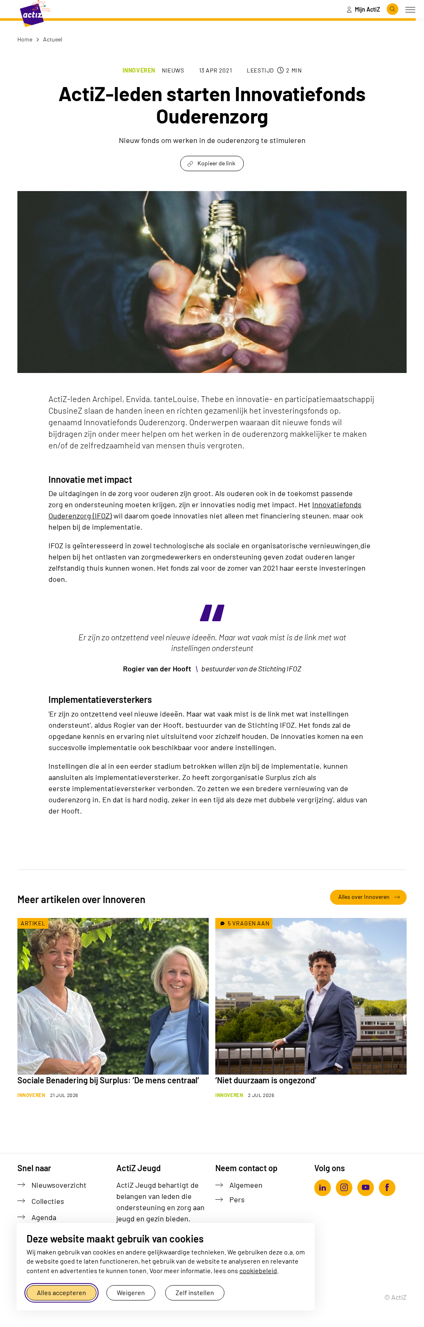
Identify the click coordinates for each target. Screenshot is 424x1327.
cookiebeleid (258, 1270)
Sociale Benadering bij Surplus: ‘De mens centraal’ (108, 1080)
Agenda (43, 1217)
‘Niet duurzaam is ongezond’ (265, 1080)
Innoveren (139, 70)
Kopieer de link (216, 163)
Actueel (52, 39)
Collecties (47, 1201)
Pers (237, 1199)
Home (24, 39)
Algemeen (246, 1184)
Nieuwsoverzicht (59, 1184)
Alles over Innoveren (364, 896)
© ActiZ (395, 1297)
